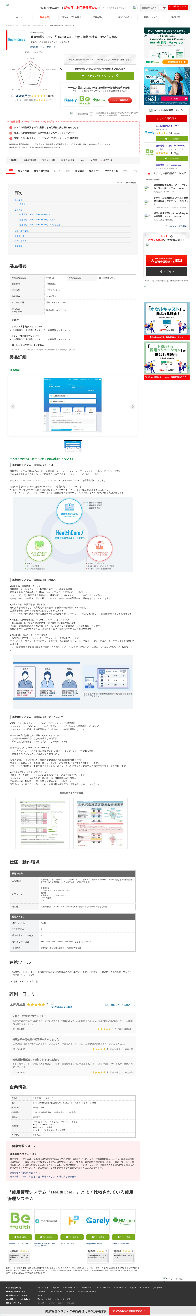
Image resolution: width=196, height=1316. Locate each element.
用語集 (40, 1295)
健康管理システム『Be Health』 (19, 1243)
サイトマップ (144, 1288)
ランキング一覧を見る (176, 226)
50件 (178, 134)
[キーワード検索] (134, 7)
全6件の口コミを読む (61, 1007)
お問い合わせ (157, 1288)
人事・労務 (25, 25)
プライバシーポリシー (102, 1288)
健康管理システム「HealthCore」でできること (40, 225)
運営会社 (133, 1288)
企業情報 (19, 246)
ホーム (19, 17)
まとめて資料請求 (120, 100)
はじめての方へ (124, 17)
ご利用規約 (55, 1288)
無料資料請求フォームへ (178, 7)
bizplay (60, 1303)
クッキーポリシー (120, 1288)
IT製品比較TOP (12, 25)
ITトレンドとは (43, 1288)
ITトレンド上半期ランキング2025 (28, 345)
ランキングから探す (71, 17)
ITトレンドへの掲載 (44, 1299)
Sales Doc (70, 1303)
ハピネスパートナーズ (68, 1243)
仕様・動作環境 (21, 231)
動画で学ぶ (177, 17)
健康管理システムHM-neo (120, 1243)
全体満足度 (23, 96)
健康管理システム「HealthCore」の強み (37, 219)
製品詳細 (19, 210)
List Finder (41, 1303)
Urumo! (51, 1303)
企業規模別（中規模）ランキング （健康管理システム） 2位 (42, 330)
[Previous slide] (13, 406)
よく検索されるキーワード (87, 1291)
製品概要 (19, 200)
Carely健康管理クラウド (94, 1243)
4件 (177, 153)
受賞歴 (22, 204)
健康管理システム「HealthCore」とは (36, 214)
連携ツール (19, 236)
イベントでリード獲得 (62, 1299)
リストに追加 (21, 1237)
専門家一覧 (70, 1291)
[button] (73, 405)
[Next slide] (132, 406)
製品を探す (45, 17)
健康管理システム (40, 25)
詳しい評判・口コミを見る (117, 1005)
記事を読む (98, 17)
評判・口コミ (20, 241)
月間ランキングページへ (100, 76)
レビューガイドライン (70, 1288)
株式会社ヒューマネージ (43, 47)
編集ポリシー (86, 1288)
